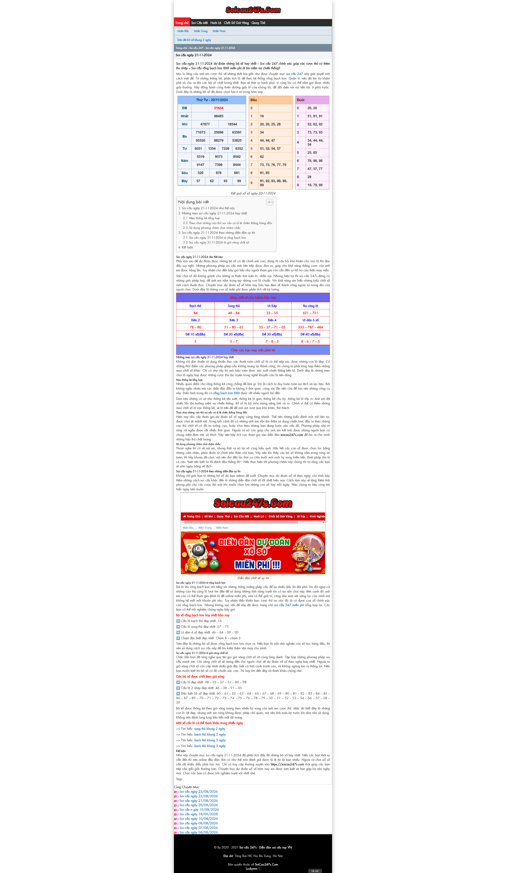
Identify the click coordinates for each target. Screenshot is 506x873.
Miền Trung (201, 31)
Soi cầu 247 (196, 48)
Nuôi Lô (216, 22)
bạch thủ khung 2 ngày (210, 734)
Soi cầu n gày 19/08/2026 (199, 809)
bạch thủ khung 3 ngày (210, 740)
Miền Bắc (183, 31)
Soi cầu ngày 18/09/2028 (198, 813)
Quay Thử (258, 22)
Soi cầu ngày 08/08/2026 (198, 823)
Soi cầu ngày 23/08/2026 (198, 791)
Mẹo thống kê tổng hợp (204, 218)
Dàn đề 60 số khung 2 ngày (194, 40)
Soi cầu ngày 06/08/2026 (198, 832)
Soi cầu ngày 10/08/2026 (198, 818)
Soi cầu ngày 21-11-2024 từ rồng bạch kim (217, 237)
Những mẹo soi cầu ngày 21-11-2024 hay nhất (214, 213)
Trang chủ (182, 22)
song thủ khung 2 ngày (209, 728)
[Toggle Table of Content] (267, 202)
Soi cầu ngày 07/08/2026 (198, 827)
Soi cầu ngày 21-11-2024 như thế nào (208, 207)
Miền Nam (219, 31)
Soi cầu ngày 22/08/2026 (198, 795)
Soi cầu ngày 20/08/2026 (198, 804)
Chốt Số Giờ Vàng (236, 22)
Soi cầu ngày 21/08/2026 (198, 800)
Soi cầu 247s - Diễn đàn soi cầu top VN (265, 847)
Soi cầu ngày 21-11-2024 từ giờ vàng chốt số (219, 242)
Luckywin (251, 868)
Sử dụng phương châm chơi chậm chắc (215, 227)
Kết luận (187, 247)
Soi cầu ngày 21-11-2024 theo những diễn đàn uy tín (218, 232)
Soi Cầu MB (199, 22)
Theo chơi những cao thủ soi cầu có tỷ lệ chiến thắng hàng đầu (230, 223)
